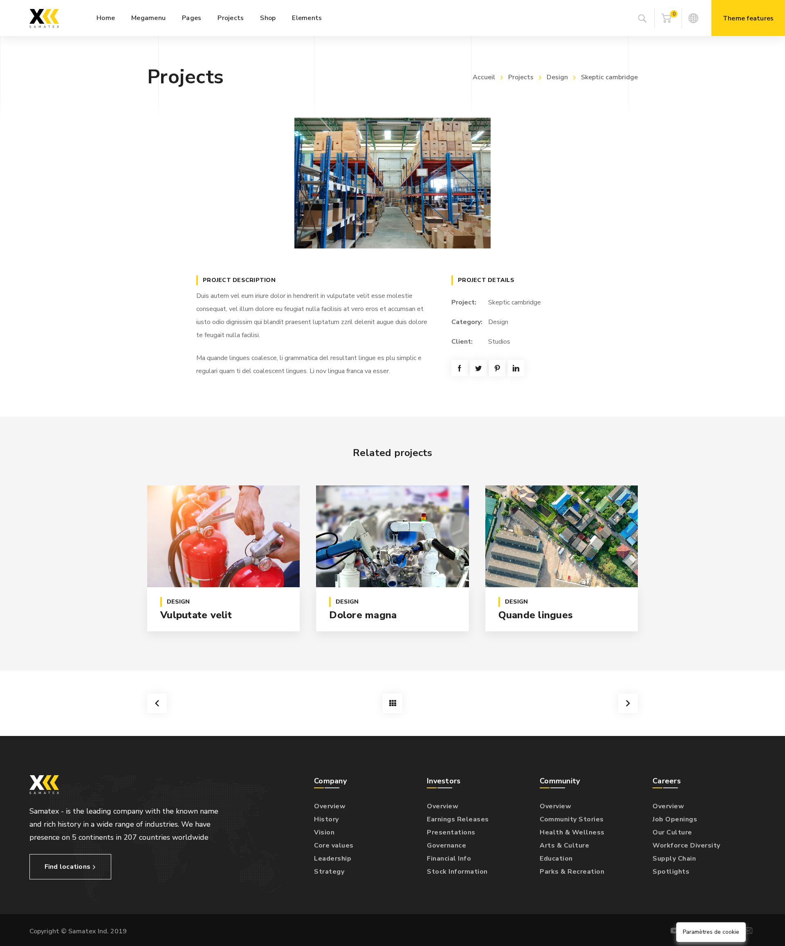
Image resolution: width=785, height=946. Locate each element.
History (326, 819)
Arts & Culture (564, 845)
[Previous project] (157, 703)
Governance (446, 845)
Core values (334, 845)
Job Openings (675, 819)
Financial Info (449, 858)
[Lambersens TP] (44, 18)
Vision (324, 832)
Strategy (329, 871)
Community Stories (572, 819)
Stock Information (457, 871)
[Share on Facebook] (459, 368)
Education (556, 858)
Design (557, 77)
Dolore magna (363, 615)
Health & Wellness (572, 832)
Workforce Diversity (686, 845)
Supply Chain (674, 858)
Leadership (332, 858)
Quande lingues (535, 615)
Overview (329, 806)
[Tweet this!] (478, 368)
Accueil (484, 77)
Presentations (451, 832)
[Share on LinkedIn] (516, 368)
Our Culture (672, 832)
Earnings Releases (458, 819)
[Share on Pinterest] (497, 368)
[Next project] (628, 703)
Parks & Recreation (572, 871)
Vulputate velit (196, 615)
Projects (521, 77)
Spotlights (671, 871)
